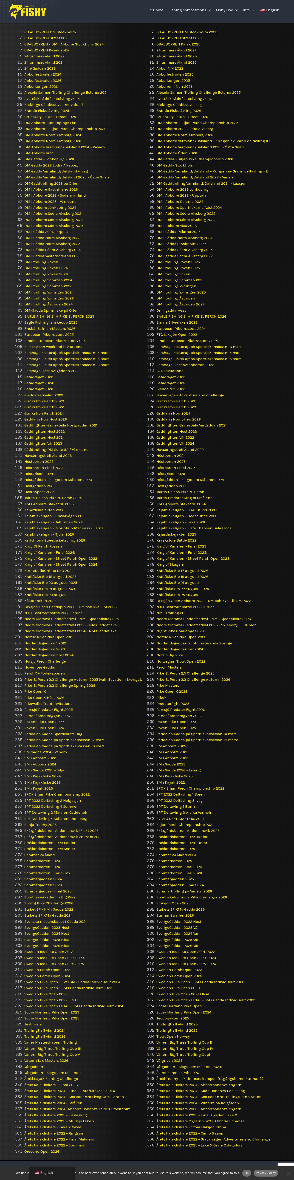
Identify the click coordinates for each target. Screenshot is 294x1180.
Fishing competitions (187, 10)
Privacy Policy (266, 1173)
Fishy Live (224, 10)
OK (247, 1173)
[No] (288, 1173)
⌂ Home (156, 10)
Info (246, 10)
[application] (208, 10)
